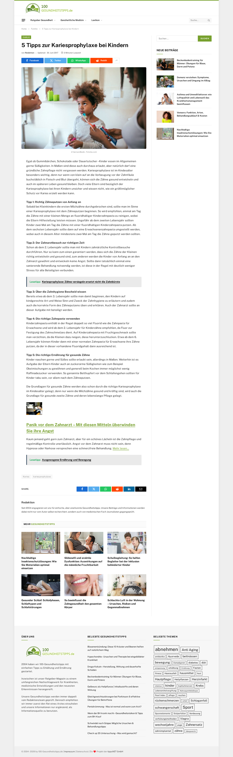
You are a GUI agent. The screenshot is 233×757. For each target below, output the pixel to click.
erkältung (173, 668)
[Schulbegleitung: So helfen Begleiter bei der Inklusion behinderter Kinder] (126, 543)
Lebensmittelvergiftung (166, 691)
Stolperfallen (180, 713)
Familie (26, 37)
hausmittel (187, 673)
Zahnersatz (194, 725)
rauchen (181, 695)
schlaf (184, 701)
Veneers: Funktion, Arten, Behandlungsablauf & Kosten (192, 114)
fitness (158, 673)
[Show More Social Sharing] (116, 60)
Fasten (197, 667)
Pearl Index (160, 695)
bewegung (162, 662)
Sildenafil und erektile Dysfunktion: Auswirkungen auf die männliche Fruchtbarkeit (83, 561)
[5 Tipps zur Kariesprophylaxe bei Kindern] (83, 108)
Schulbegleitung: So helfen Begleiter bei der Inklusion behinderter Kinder (123, 561)
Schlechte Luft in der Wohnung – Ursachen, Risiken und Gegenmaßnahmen (126, 604)
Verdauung (194, 713)
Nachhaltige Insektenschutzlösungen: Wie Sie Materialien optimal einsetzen (39, 563)
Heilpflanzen (181, 679)
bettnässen (190, 656)
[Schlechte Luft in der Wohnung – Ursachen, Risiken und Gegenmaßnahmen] (126, 585)
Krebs (200, 685)
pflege (172, 695)
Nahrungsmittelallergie (189, 691)
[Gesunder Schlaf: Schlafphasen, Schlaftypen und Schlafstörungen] (40, 585)
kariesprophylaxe (42, 476)
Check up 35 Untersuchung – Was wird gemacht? (112, 733)
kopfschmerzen (185, 686)
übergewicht (191, 731)
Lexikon (95, 20)
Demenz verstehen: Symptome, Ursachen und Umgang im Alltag (193, 79)
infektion (158, 686)
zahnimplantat (163, 731)
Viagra (184, 718)
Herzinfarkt (199, 679)
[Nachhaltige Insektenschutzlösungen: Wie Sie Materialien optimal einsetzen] (40, 543)
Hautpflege (163, 679)
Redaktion (29, 53)
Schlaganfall (199, 700)
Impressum (69, 751)
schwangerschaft (167, 707)
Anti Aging (190, 650)
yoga (179, 725)
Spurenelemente (162, 713)
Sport (188, 707)
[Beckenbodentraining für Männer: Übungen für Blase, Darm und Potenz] (165, 64)
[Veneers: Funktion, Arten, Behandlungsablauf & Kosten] (165, 117)
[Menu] (23, 20)
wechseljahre (164, 725)
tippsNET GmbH (115, 751)
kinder (170, 685)
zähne (178, 730)
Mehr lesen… (121, 448)
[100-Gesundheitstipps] (49, 8)
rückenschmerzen (167, 700)
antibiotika (160, 656)
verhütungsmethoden (166, 719)
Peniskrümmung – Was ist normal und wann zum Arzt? (114, 706)
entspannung (160, 668)
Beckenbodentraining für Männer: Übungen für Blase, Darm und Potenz (191, 63)
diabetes (193, 662)
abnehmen (166, 649)
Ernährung (185, 668)
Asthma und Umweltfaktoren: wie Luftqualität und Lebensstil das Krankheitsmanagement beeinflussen (194, 99)
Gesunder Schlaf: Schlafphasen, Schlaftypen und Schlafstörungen (40, 604)
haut (199, 673)
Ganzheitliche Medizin (72, 20)
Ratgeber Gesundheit (41, 20)
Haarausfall (170, 673)
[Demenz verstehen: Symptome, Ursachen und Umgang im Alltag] (165, 81)
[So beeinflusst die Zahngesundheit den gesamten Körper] (83, 585)
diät (203, 662)
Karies (26, 476)
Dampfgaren (179, 663)
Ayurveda (173, 656)
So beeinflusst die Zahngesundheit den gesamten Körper (82, 604)
